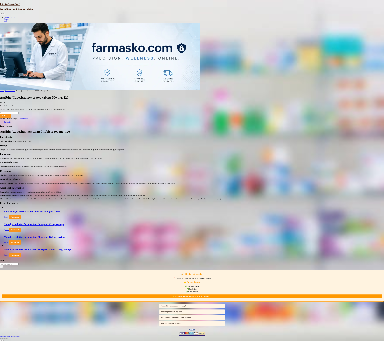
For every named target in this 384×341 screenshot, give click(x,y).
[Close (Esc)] (7, 338)
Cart (5, 21)
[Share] (5, 338)
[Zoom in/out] (1, 338)
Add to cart (5, 116)
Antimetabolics (10, 91)
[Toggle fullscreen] (3, 338)
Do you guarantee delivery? (171, 323)
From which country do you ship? (173, 306)
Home (2, 91)
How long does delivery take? (172, 312)
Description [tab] (7, 122)
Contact (6, 19)
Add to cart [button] (15, 217)
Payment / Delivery (10, 17)
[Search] (1, 266)
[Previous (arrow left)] (1, 340)
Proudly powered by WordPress (10, 336)
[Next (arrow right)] (3, 340)
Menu (2, 14)
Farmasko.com (10, 4)
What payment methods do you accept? (176, 317)
